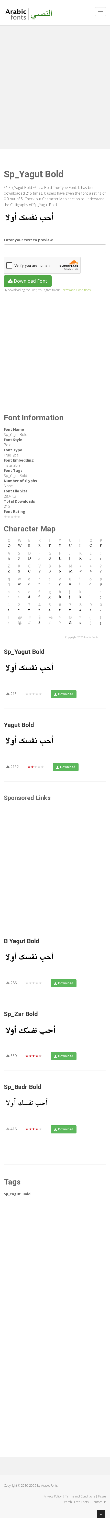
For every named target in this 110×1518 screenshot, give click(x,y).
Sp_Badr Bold (22, 1087)
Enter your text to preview (28, 239)
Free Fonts (81, 1502)
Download (65, 694)
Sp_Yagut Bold (24, 651)
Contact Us (99, 1502)
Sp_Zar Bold (21, 1014)
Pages (102, 1496)
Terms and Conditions (76, 290)
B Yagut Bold (21, 941)
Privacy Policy (52, 1496)
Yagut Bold (19, 725)
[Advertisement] (55, 86)
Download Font (30, 281)
